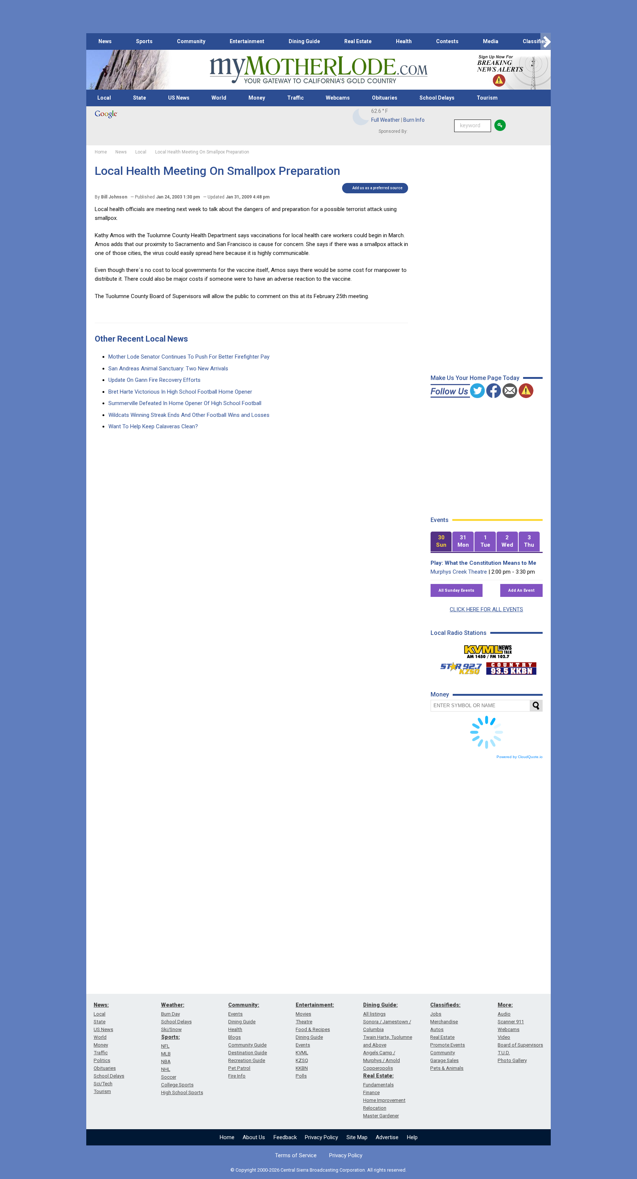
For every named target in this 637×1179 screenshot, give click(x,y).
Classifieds (536, 41)
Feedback (285, 1137)
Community (191, 41)
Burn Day (170, 1014)
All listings (374, 1014)
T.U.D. (504, 1052)
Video (504, 1037)
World (219, 98)
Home (227, 1137)
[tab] (441, 542)
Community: (243, 1005)
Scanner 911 (511, 1021)
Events (235, 1014)
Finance (371, 1092)
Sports (144, 41)
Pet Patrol (239, 1068)
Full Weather (385, 120)
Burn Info (414, 120)
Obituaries (384, 98)
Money (256, 98)
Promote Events (447, 1045)
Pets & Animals (446, 1068)
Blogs (234, 1037)
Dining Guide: (380, 1005)
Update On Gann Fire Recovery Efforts (154, 380)
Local (104, 98)
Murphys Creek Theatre (459, 571)
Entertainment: (315, 1005)
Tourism (487, 98)
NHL (165, 1069)
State (139, 98)
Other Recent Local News (141, 338)
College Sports (177, 1085)
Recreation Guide (246, 1060)
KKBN (302, 1068)
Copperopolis (378, 1068)
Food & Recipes (313, 1029)
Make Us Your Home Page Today (475, 377)
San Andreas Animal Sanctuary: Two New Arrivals (168, 368)
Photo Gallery (512, 1060)
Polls (301, 1076)
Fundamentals (378, 1085)
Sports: (170, 1037)
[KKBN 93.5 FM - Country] (511, 666)
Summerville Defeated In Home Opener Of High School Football (184, 403)
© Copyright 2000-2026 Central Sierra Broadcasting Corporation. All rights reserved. (318, 1170)
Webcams (338, 98)
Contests (447, 41)
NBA (166, 1061)
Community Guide (247, 1045)
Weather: (172, 1005)
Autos (436, 1029)
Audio (504, 1014)
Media (490, 41)
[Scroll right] (545, 41)
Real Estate (358, 41)
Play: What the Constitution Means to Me (483, 563)
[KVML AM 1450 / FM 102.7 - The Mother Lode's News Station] (488, 649)
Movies (303, 1014)
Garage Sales (444, 1060)
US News (178, 98)
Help (412, 1137)
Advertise (387, 1137)
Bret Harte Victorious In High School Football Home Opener (180, 391)
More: (505, 1005)
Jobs (435, 1014)
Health (404, 41)
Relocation (374, 1108)
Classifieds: (445, 1005)
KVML (302, 1052)
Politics (102, 1060)
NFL (165, 1046)
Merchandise (444, 1021)
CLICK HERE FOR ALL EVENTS (486, 609)
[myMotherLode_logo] (318, 70)
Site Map (357, 1137)
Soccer (168, 1077)
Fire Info (237, 1076)
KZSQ (302, 1060)
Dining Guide (304, 41)
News (105, 41)
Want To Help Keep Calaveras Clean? (153, 426)
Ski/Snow (171, 1029)
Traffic (295, 98)
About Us (254, 1137)
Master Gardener (381, 1116)
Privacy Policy (321, 1137)
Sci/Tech (103, 1083)
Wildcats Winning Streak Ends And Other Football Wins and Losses (188, 415)
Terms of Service (296, 1155)
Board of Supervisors (520, 1045)
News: (101, 1005)
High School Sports (182, 1092)
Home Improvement (384, 1100)
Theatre (304, 1021)
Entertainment (247, 41)
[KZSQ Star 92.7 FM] (458, 666)
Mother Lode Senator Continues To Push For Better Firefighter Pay (188, 356)
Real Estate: (378, 1075)
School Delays (437, 98)
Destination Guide (247, 1052)
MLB (166, 1054)
